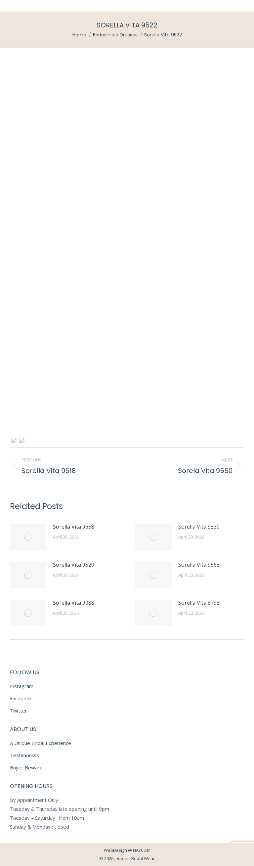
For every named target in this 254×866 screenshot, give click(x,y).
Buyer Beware (26, 767)
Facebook (21, 698)
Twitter (18, 710)
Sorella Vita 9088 (73, 602)
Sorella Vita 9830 (199, 526)
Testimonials (24, 755)
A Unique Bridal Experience (40, 743)
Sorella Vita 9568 (199, 564)
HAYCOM (141, 850)
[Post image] (28, 537)
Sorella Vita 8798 (199, 602)
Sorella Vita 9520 (73, 564)
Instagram (21, 686)
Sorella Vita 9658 (73, 526)
